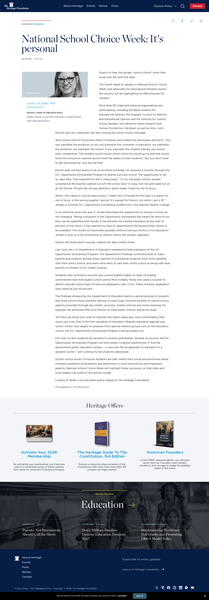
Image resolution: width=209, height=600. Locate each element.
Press (114, 5)
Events (91, 5)
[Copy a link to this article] (191, 21)
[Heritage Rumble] (186, 588)
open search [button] (182, 6)
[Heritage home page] (17, 558)
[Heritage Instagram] (174, 588)
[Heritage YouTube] (192, 588)
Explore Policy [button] (163, 6)
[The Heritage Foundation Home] (16, 6)
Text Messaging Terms (40, 588)
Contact (27, 576)
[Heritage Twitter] (156, 588)
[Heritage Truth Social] (162, 588)
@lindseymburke (35, 107)
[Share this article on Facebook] (182, 21)
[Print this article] (200, 21)
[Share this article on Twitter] (173, 21)
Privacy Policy (21, 588)
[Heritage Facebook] (168, 588)
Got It (139, 596)
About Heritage (73, 5)
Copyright (58, 588)
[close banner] (205, 596)
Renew (103, 5)
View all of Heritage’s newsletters (140, 569)
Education (39, 24)
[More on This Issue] (131, 503)
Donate (197, 6)
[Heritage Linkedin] (180, 588)
